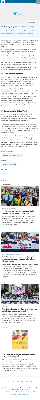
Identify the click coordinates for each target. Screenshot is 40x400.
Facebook (9, 382)
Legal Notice (14, 394)
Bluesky (27, 382)
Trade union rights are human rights (12, 155)
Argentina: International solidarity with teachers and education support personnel (20, 302)
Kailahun (4, 81)
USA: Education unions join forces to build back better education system (20, 349)
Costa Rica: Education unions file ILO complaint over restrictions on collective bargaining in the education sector (20, 253)
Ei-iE (2, 2)
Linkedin (31, 382)
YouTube (18, 382)
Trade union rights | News (9, 164)
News (3, 173)
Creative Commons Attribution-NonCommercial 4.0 (18, 391)
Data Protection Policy (23, 394)
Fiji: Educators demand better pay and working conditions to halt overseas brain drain (20, 204)
